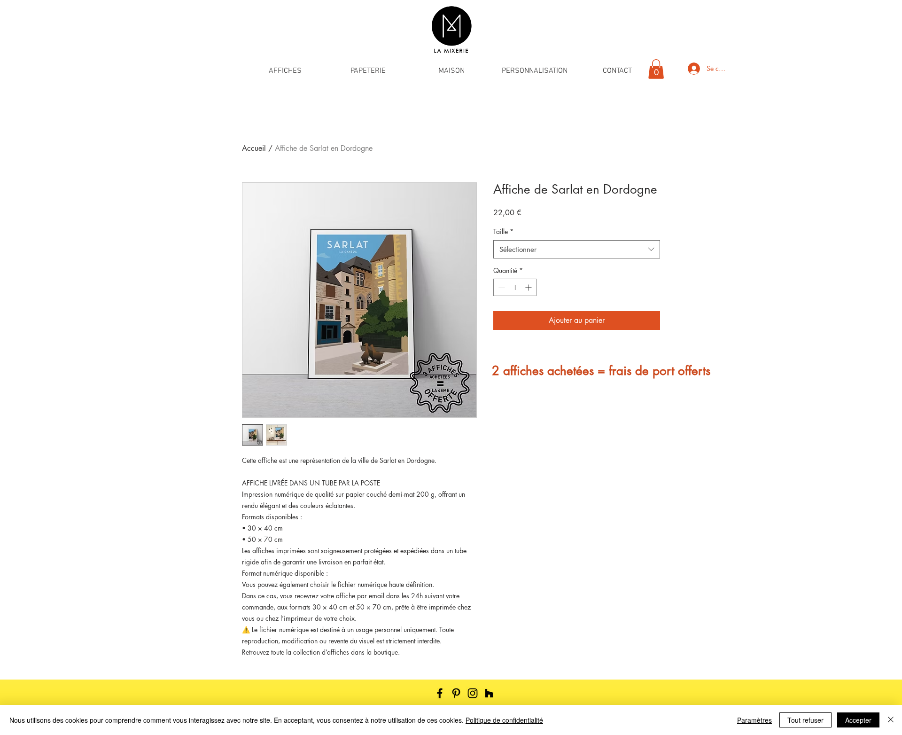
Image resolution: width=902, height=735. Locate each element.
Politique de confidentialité (504, 720)
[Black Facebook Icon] (439, 693)
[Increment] (529, 287)
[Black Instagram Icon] (472, 693)
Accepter (858, 720)
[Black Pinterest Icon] (456, 693)
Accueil (254, 148)
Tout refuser (805, 720)
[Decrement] (500, 287)
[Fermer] (890, 719)
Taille (503, 231)
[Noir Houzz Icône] (489, 693)
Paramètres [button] (754, 720)
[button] (285, 71)
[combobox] (576, 249)
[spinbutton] (514, 287)
